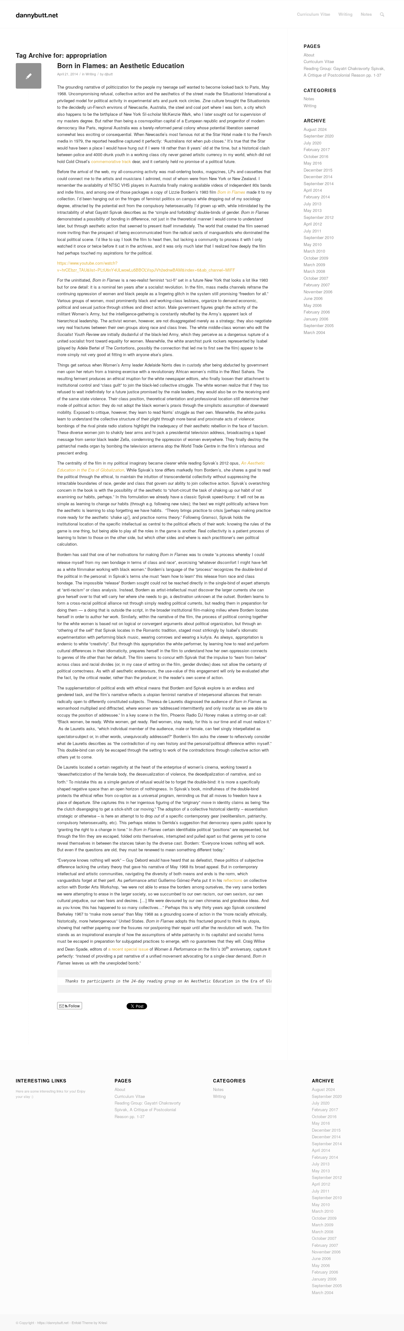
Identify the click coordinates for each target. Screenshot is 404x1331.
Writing (91, 74)
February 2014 (317, 197)
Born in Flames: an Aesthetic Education (120, 65)
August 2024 (315, 129)
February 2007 (317, 285)
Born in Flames (231, 192)
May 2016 (313, 163)
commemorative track (111, 161)
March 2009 (314, 264)
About (309, 55)
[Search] (382, 14)
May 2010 (313, 244)
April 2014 (313, 190)
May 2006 (313, 305)
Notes (309, 99)
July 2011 (312, 231)
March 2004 (314, 332)
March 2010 (314, 251)
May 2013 (313, 210)
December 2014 (318, 176)
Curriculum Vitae (319, 61)
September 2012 (319, 217)
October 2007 (316, 278)
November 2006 (318, 292)
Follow (74, 1005)
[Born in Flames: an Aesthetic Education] (28, 76)
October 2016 (316, 156)
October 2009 (316, 258)
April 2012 (313, 224)
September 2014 (319, 183)
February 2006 (317, 312)
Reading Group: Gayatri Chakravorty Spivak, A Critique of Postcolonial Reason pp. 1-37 (148, 1109)
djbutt (108, 74)
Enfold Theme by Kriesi (89, 1322)
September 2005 (319, 325)
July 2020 (312, 143)
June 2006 (313, 298)
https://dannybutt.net (52, 1322)
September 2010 (319, 237)
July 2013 (312, 204)
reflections (232, 880)
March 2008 (314, 271)
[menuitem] (313, 14)
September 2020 (319, 136)
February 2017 (317, 149)
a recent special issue (128, 949)
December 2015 (318, 170)
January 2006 (316, 319)
